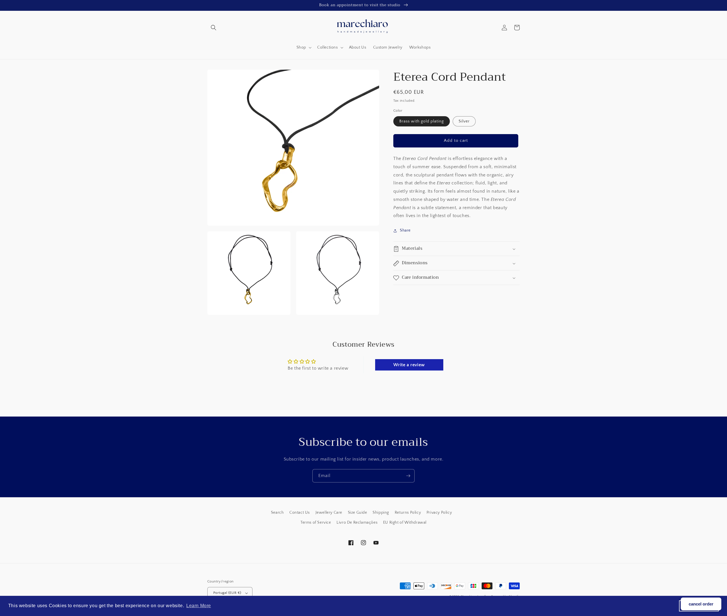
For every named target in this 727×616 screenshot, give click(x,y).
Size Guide (357, 512)
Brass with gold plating (421, 121)
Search (277, 512)
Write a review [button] (409, 364)
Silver (464, 121)
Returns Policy (408, 512)
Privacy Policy (439, 512)
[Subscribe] (408, 475)
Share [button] (405, 230)
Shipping (381, 512)
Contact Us (299, 512)
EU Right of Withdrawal (405, 522)
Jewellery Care (329, 512)
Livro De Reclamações (357, 522)
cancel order (701, 604)
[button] (213, 27)
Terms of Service (315, 522)
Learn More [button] (198, 605)
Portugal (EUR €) (227, 593)
